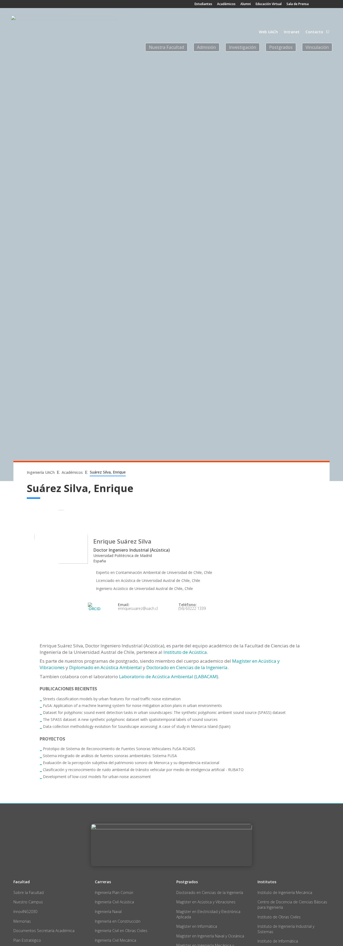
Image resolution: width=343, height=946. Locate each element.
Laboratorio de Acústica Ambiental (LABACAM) (168, 676)
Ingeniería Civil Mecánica (115, 940)
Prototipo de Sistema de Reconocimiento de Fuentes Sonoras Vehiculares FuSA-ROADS (119, 748)
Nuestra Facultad (166, 47)
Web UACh (268, 32)
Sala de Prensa (297, 4)
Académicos (226, 4)
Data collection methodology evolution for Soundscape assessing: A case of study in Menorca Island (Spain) (136, 726)
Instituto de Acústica (185, 652)
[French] (311, 17)
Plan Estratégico (27, 940)
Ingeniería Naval (108, 911)
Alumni (245, 4)
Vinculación (317, 47)
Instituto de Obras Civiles (279, 916)
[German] (320, 17)
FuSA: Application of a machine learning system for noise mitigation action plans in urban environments (132, 705)
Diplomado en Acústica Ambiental (105, 667)
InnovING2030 (25, 911)
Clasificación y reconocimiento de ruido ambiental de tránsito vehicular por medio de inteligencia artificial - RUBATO (143, 769)
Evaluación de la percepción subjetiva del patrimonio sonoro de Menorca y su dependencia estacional (131, 762)
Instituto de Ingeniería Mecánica (285, 892)
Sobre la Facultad (28, 892)
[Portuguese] (329, 17)
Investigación (242, 47)
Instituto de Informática (278, 941)
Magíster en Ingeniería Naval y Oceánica (210, 935)
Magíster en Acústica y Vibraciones (206, 901)
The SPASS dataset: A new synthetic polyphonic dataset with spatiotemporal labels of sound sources (130, 719)
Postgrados (281, 47)
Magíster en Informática (196, 926)
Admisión (206, 47)
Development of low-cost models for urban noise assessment (97, 776)
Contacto (314, 32)
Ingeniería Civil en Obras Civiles (121, 930)
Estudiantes (203, 4)
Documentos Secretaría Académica (43, 930)
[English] (302, 17)
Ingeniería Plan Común (114, 892)
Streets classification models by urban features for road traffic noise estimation (112, 698)
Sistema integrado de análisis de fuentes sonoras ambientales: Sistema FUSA (110, 755)
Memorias (22, 921)
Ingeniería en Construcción (117, 921)
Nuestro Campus (28, 901)
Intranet (292, 32)
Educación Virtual (269, 4)
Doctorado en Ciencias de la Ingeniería (187, 667)
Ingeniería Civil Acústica (114, 901)
